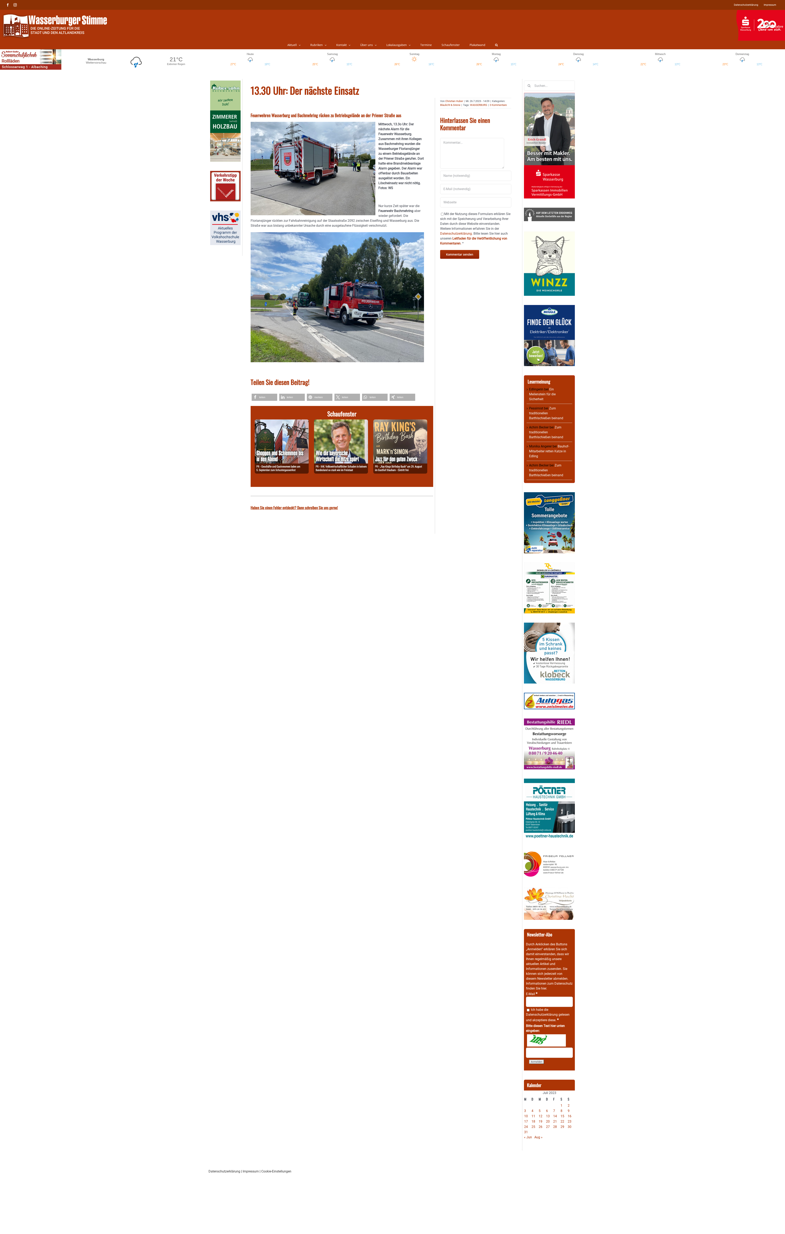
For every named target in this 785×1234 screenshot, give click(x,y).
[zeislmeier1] (549, 695)
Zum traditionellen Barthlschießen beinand (546, 413)
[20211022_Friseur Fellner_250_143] (549, 851)
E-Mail (531, 994)
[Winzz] (549, 233)
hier (543, 988)
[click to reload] (546, 1040)
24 (526, 1127)
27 (548, 1127)
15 (562, 1116)
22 (562, 1121)
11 (533, 1116)
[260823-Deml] (282, 422)
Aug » (538, 1137)
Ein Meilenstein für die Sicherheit (542, 394)
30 (569, 1127)
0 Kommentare (498, 104)
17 (526, 1121)
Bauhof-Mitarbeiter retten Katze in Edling (549, 451)
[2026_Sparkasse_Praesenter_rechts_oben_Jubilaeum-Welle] (760, 12)
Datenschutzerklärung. (456, 233)
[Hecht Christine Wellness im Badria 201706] (549, 889)
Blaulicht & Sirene (450, 104)
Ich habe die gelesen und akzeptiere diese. (548, 1015)
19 (540, 1121)
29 (562, 1127)
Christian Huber (454, 101)
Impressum (251, 1171)
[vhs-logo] (225, 213)
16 (569, 1116)
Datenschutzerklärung (542, 1015)
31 (526, 1132)
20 (548, 1121)
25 (533, 1127)
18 (533, 1121)
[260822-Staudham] (400, 422)
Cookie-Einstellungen (276, 1171)
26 (540, 1127)
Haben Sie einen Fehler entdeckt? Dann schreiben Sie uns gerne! (294, 507)
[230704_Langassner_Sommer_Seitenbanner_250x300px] (549, 495)
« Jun (528, 1137)
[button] (496, 45)
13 (548, 1116)
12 (540, 1116)
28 (555, 1127)
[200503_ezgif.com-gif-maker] (549, 625)
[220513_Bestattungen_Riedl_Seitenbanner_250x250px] (549, 721)
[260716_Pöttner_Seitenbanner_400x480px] (549, 781)
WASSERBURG (478, 104)
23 (569, 1121)
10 (526, 1116)
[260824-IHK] (341, 422)
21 (555, 1121)
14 (555, 1116)
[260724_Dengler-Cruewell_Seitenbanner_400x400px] (549, 565)
